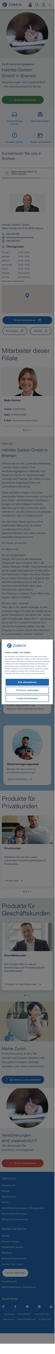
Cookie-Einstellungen (27, 698)
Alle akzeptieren (27, 682)
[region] (27, 671)
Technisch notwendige (27, 690)
